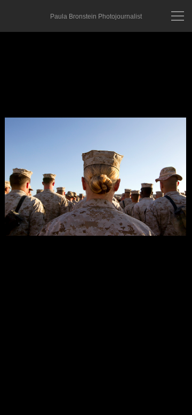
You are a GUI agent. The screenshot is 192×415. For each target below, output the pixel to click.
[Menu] (177, 16)
